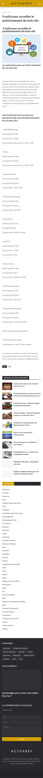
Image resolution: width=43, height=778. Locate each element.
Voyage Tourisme (8, 625)
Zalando (5, 629)
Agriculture (6, 489)
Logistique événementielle (11, 564)
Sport (4, 605)
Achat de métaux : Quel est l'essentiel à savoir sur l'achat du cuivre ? (26, 414)
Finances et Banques (9, 544)
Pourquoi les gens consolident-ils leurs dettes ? (25, 443)
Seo (9, 12)
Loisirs (4, 571)
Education (5, 527)
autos (4, 500)
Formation (5, 551)
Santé (4, 588)
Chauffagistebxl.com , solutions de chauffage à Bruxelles (25, 453)
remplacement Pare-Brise (10, 581)
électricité (5, 530)
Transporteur (6, 615)
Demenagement (7, 517)
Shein (4, 598)
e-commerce (6, 523)
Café (3, 506)
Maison (4, 574)
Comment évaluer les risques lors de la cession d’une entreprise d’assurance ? (27, 394)
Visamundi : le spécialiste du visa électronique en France (25, 424)
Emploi (4, 534)
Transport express (8, 612)
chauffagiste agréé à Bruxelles (12, 513)
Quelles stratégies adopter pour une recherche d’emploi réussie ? (26, 472)
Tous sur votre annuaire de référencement (22, 433)
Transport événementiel (10, 608)
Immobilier (5, 554)
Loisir (4, 568)
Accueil (4, 12)
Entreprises (6, 537)
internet (5, 561)
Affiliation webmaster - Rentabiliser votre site (26, 463)
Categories (8, 484)
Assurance (5, 496)
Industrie (5, 557)
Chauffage (5, 510)
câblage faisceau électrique (11, 503)
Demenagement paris (9, 520)
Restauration (6, 585)
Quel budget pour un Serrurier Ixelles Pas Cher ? (20, 694)
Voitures (5, 622)
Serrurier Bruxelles (8, 595)
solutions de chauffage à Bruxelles (13, 601)
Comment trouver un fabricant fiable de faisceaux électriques (26, 404)
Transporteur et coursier (10, 618)
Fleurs (4, 547)
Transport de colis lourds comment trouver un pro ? (25, 385)
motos (4, 578)
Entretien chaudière (9, 540)
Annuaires (5, 493)
